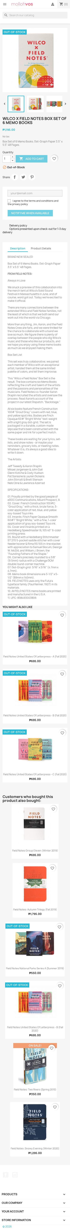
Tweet (23, 177)
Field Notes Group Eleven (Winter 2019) (35, 850)
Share (14, 177)
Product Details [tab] (41, 248)
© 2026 (7, 1226)
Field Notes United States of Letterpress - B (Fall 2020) (35, 715)
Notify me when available (30, 213)
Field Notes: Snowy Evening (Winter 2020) (35, 1148)
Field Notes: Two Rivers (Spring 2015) (35, 1089)
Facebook (5, 1175)
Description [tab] (17, 248)
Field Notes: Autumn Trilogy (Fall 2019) (35, 909)
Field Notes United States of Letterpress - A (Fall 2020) (35, 656)
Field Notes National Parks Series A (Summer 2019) (35, 968)
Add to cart (31, 159)
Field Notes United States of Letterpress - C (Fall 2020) (35, 774)
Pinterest (32, 177)
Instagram (15, 1175)
